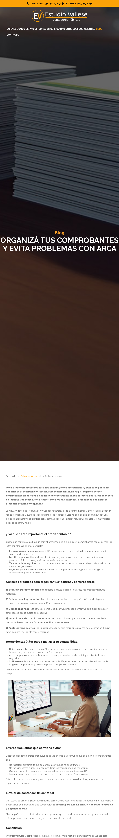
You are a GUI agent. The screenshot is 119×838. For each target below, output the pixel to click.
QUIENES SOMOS (16, 29)
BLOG (99, 29)
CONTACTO (13, 35)
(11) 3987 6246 (85, 3)
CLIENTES (89, 29)
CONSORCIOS (45, 29)
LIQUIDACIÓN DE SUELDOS (68, 29)
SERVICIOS (31, 29)
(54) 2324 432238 (53, 3)
